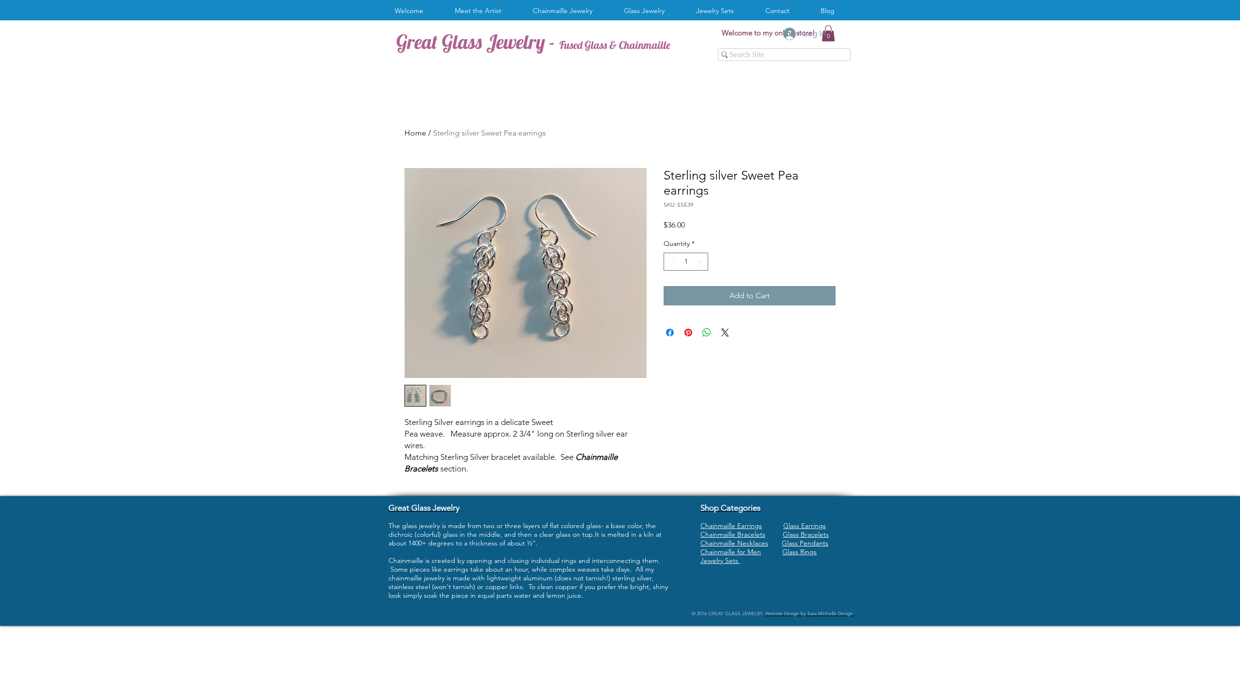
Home (415, 132)
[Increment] (701, 261)
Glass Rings (799, 551)
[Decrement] (671, 261)
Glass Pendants (805, 543)
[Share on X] (725, 332)
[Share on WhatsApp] (707, 332)
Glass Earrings (804, 525)
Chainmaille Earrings (731, 525)
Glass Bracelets (806, 534)
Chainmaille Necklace (732, 543)
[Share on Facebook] (670, 332)
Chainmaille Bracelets (732, 534)
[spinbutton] (686, 261)
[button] (566, 11)
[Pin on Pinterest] (688, 332)
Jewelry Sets (720, 560)
